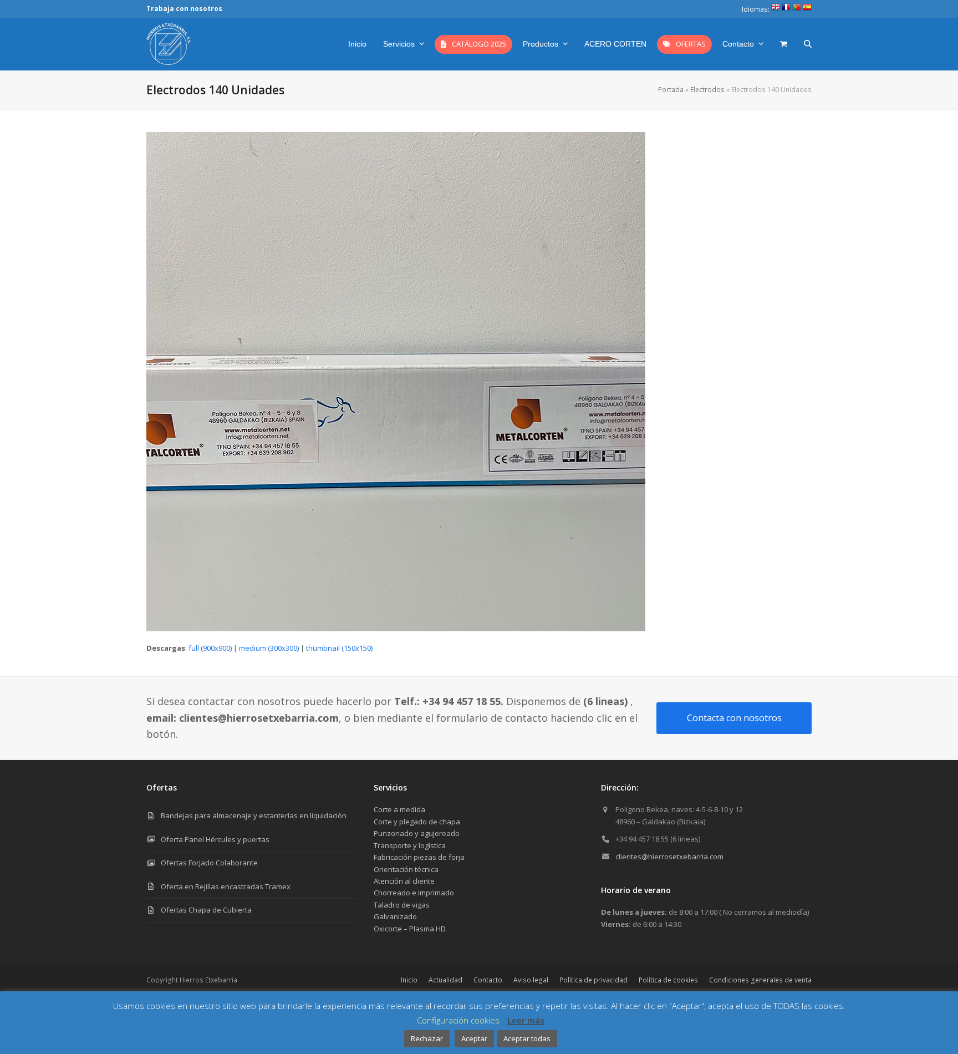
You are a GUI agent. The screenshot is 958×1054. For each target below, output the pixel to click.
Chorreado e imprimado (414, 893)
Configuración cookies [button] (458, 1020)
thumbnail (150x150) (339, 648)
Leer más (525, 1020)
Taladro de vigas (402, 905)
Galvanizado (395, 916)
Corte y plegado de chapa (417, 822)
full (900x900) (210, 648)
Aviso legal (530, 980)
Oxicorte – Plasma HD (410, 929)
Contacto (487, 980)
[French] (786, 9)
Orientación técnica (406, 869)
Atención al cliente (404, 881)
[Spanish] (807, 9)
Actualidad (445, 980)
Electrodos (707, 89)
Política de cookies (668, 980)
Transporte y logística (410, 845)
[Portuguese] (796, 9)
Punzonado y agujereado (417, 833)
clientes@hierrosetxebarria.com (669, 857)
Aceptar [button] (474, 1038)
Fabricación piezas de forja (419, 857)
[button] (784, 44)
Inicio (409, 980)
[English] (775, 9)
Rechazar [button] (427, 1038)
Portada (671, 89)
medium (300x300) (269, 648)
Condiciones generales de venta (760, 980)
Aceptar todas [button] (527, 1038)
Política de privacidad (593, 980)
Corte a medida (399, 809)
